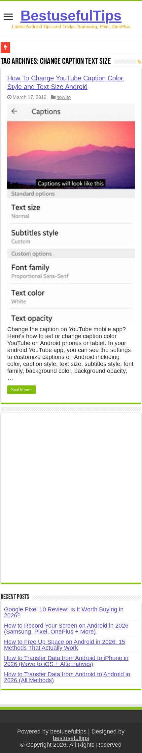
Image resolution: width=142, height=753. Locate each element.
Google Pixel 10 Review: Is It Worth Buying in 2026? (64, 612)
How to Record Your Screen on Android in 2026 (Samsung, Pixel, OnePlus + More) (66, 628)
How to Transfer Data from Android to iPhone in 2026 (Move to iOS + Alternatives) (66, 661)
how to (63, 97)
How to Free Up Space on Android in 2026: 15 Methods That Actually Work (64, 645)
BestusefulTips (71, 15)
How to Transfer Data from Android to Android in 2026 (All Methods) (67, 677)
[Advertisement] (71, 501)
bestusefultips (68, 731)
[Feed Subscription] (139, 62)
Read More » (21, 389)
